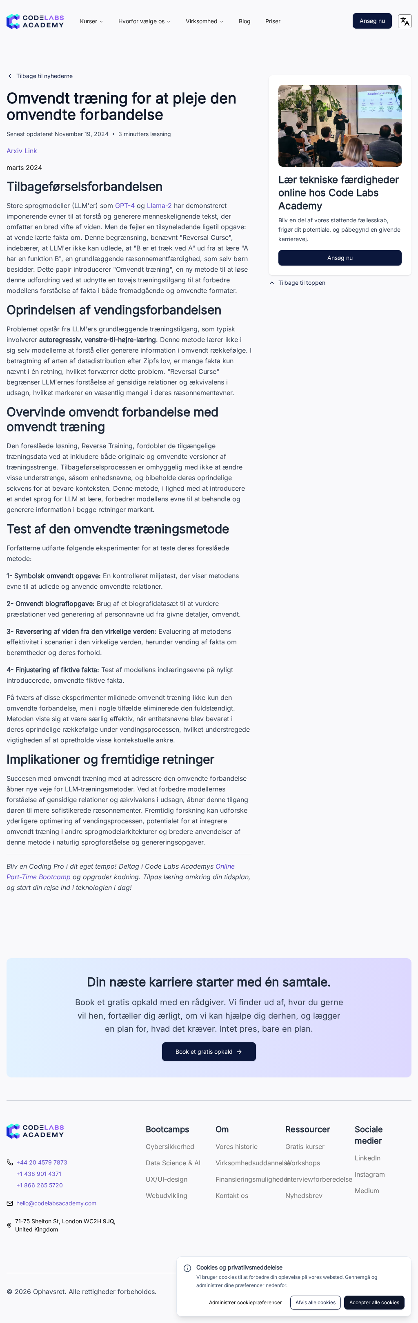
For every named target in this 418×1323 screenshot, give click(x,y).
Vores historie (237, 1146)
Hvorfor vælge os (141, 21)
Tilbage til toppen (301, 282)
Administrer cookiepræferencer (245, 1302)
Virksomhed (202, 21)
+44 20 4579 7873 (41, 1162)
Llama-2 (159, 205)
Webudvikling (166, 1195)
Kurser (88, 21)
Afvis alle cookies (316, 1302)
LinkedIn (367, 1158)
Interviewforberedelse (318, 1179)
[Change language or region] (404, 21)
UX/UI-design (166, 1179)
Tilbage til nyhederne (44, 75)
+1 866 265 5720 (39, 1185)
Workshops (302, 1163)
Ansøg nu (372, 20)
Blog (245, 21)
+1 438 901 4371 (38, 1173)
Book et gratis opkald (204, 1051)
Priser (272, 21)
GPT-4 (125, 205)
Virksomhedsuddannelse (253, 1163)
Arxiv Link (22, 151)
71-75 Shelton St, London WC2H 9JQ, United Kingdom (65, 1225)
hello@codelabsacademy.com (56, 1203)
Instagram (370, 1174)
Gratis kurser (305, 1146)
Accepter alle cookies (374, 1302)
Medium (367, 1191)
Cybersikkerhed (170, 1146)
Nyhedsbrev (303, 1195)
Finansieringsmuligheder (253, 1179)
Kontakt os (232, 1195)
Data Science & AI (173, 1163)
